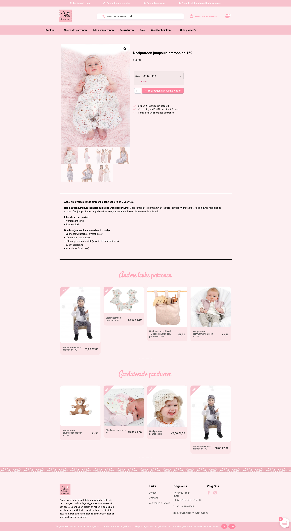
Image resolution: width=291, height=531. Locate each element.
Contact (153, 492)
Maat (137, 76)
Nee (232, 526)
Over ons (153, 497)
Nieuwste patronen (75, 30)
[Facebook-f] (208, 492)
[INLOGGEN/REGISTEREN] (191, 16)
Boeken (50, 30)
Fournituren (127, 30)
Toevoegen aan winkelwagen (164, 90)
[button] (125, 49)
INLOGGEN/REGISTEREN (206, 16)
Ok (224, 526)
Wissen (144, 81)
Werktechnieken (161, 30)
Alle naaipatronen (103, 30)
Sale (142, 30)
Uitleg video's (188, 30)
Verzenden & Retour (159, 503)
